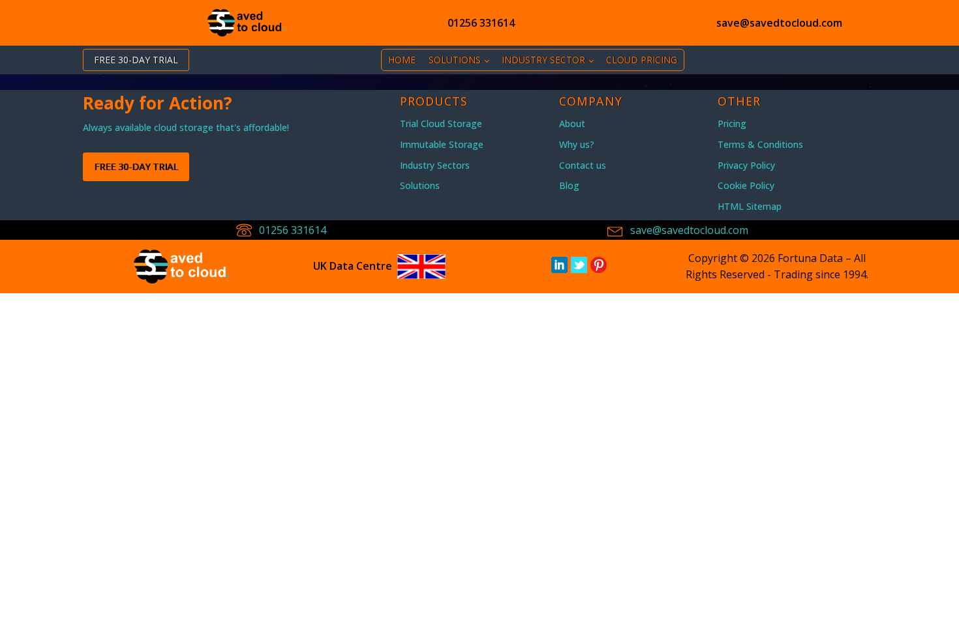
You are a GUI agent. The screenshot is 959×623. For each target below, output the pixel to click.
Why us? (576, 144)
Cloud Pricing (641, 59)
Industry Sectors (435, 165)
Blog (569, 185)
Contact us (582, 165)
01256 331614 (481, 23)
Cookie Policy (746, 185)
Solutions (455, 59)
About (572, 123)
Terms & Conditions (760, 144)
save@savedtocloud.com (779, 23)
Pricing (732, 123)
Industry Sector (543, 59)
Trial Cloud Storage (441, 123)
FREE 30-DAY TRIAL (136, 59)
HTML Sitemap (750, 206)
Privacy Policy (746, 165)
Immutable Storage (441, 144)
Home (402, 59)
